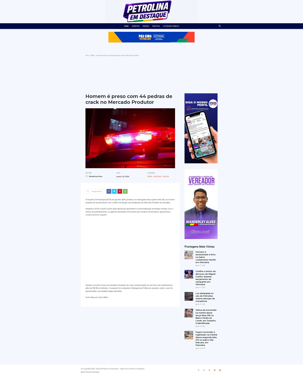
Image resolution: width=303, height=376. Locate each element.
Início (87, 55)
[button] (220, 26)
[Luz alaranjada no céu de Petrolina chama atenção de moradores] (189, 296)
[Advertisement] (151, 74)
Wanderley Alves (95, 176)
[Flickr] (204, 370)
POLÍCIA (146, 26)
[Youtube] (220, 370)
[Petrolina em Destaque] (151, 11)
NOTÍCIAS (157, 176)
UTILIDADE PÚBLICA (171, 26)
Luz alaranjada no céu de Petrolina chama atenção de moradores (205, 297)
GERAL (93, 55)
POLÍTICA (156, 26)
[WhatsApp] (125, 191)
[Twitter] (114, 191)
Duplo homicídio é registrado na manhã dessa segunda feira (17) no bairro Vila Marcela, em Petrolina (206, 338)
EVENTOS (135, 26)
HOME (126, 26)
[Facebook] (109, 191)
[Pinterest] (119, 191)
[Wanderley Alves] (87, 176)
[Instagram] (209, 370)
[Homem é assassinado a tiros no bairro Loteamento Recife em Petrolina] (189, 255)
